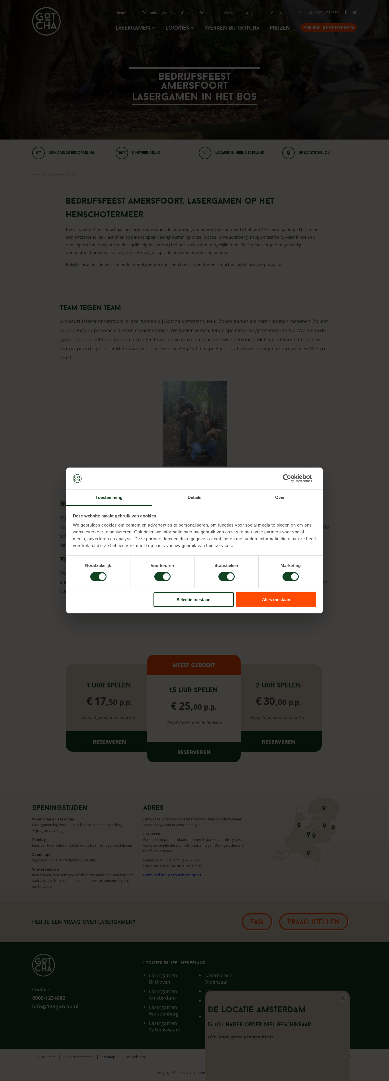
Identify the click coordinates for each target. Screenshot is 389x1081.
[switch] (162, 576)
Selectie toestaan (193, 599)
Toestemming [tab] (108, 497)
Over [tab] (280, 497)
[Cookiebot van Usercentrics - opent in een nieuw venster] (291, 478)
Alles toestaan (276, 599)
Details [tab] (195, 497)
